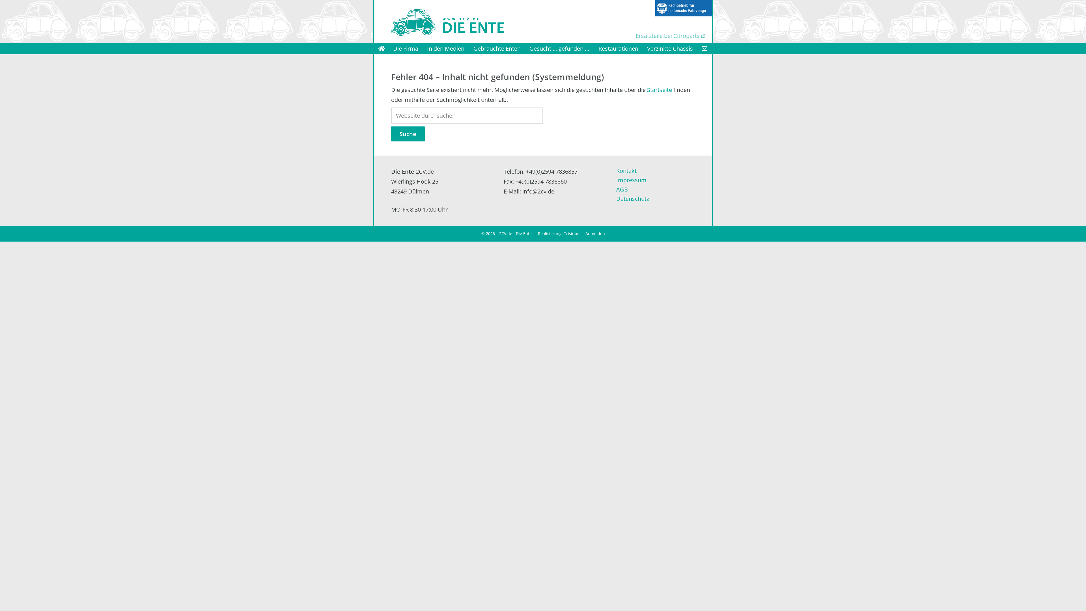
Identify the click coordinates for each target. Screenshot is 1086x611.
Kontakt (626, 171)
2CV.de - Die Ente (515, 233)
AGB (622, 189)
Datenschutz (632, 199)
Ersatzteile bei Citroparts (668, 36)
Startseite (659, 90)
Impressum (631, 180)
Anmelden (595, 233)
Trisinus (571, 233)
